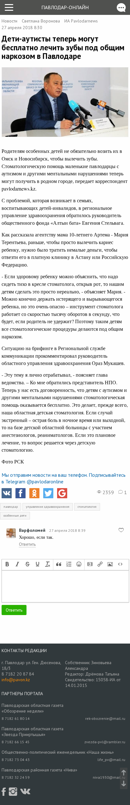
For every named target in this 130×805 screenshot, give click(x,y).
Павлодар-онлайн (65, 7)
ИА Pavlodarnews (81, 21)
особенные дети (15, 515)
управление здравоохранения (47, 507)
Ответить (27, 544)
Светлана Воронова (41, 21)
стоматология (87, 507)
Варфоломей (32, 530)
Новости (9, 21)
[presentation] (7, 564)
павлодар (10, 507)
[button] (7, 564)
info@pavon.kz (16, 679)
